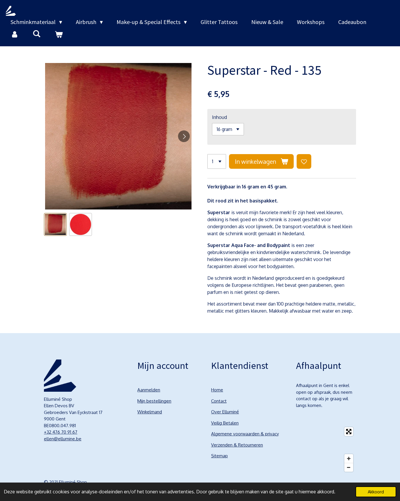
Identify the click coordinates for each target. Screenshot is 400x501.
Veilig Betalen (225, 423)
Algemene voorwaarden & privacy (245, 434)
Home (217, 390)
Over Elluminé (225, 412)
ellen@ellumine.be (62, 439)
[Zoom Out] (348, 467)
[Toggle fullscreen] (348, 431)
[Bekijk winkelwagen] (58, 34)
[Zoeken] (36, 33)
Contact (219, 401)
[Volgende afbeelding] (184, 136)
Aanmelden (148, 390)
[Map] (326, 449)
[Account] (14, 34)
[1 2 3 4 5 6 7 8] (216, 161)
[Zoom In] (348, 458)
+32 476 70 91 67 (60, 432)
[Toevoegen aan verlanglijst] (304, 161)
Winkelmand (149, 412)
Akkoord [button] (376, 491)
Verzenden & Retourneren (237, 445)
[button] (55, 224)
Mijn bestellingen (154, 401)
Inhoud (219, 117)
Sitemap (219, 456)
